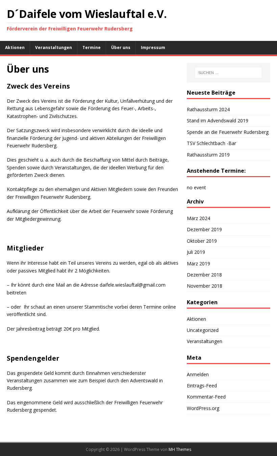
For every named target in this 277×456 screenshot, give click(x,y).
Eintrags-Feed (202, 385)
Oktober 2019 (202, 241)
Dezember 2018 (204, 274)
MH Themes (180, 449)
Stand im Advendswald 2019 (217, 120)
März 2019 (198, 263)
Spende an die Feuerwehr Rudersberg (228, 132)
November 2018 (204, 286)
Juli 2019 (196, 252)
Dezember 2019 (204, 229)
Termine (91, 47)
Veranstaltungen (53, 47)
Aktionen (15, 47)
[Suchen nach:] (228, 72)
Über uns (120, 47)
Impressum (153, 47)
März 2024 (198, 218)
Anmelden (198, 374)
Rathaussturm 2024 (208, 109)
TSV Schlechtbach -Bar (211, 143)
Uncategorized (203, 330)
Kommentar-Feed (206, 396)
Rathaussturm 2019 (208, 154)
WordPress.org (203, 408)
